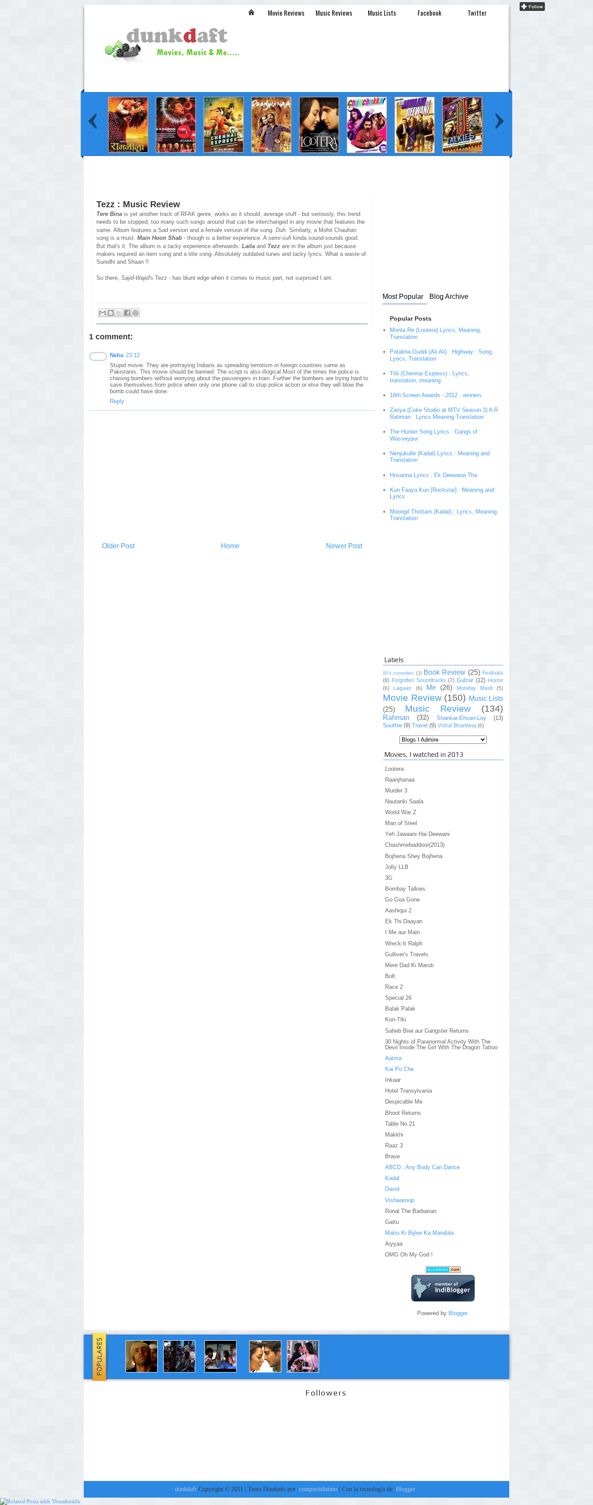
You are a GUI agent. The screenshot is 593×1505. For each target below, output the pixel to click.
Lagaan (402, 688)
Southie (392, 725)
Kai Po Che (399, 1069)
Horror (495, 680)
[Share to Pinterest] (135, 312)
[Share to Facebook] (127, 312)
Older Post (118, 546)
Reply (117, 401)
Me (431, 687)
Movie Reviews (286, 12)
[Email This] (102, 312)
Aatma (393, 1058)
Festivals (492, 673)
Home (230, 546)
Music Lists (382, 12)
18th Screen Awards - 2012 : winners (436, 395)
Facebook (429, 12)
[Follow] (532, 8)
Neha (116, 355)
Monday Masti (474, 688)
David (392, 1189)
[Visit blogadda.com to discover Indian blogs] (443, 1271)
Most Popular (402, 296)
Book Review (444, 672)
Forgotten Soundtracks (419, 680)
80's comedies (398, 673)
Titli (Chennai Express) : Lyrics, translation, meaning (429, 377)
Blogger (457, 1313)
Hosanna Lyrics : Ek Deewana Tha (433, 475)
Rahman (396, 717)
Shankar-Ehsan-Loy (461, 718)
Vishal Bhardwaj (457, 726)
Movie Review (412, 698)
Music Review (438, 708)
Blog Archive (448, 296)
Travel (420, 725)
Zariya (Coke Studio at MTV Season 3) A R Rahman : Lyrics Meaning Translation (444, 413)
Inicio (251, 12)
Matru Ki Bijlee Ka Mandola (419, 1233)
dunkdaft (186, 1488)
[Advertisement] (247, 185)
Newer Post (344, 546)
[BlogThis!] (110, 312)
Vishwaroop (399, 1200)
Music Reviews (334, 12)
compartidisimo (318, 1488)
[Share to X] (119, 312)
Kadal (392, 1178)
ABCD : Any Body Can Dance (422, 1167)
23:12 (133, 355)
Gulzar (465, 680)
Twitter (477, 12)
